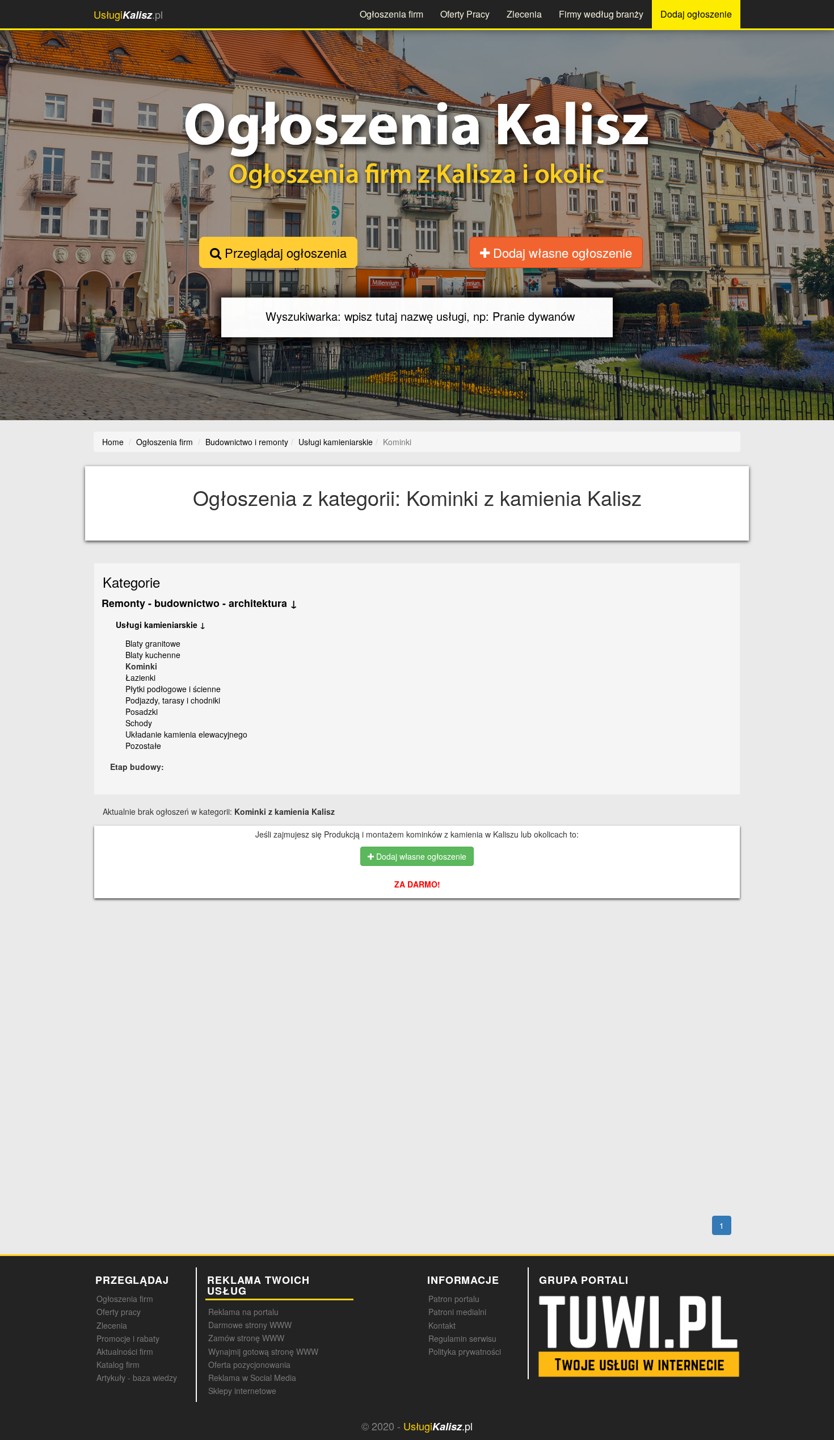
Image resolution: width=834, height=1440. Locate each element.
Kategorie (131, 582)
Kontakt (442, 1325)
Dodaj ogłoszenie (696, 13)
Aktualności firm (124, 1351)
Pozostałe (143, 745)
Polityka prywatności (464, 1351)
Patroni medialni (457, 1311)
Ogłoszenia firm (391, 13)
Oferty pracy (118, 1311)
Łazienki (140, 677)
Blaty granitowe (152, 643)
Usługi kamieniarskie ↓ (160, 624)
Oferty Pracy (465, 13)
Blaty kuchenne (152, 654)
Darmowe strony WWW (250, 1324)
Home (113, 441)
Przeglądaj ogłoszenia (284, 252)
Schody (138, 723)
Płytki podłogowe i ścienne (173, 688)
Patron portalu (453, 1298)
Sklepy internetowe (242, 1390)
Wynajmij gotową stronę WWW (263, 1351)
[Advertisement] (443, 956)
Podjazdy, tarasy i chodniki (172, 700)
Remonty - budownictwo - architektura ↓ (199, 603)
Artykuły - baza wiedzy (136, 1377)
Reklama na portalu (243, 1311)
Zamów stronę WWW (246, 1337)
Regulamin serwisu (462, 1338)
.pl (128, 14)
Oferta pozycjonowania (249, 1364)
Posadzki (141, 711)
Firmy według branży (601, 13)
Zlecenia (524, 13)
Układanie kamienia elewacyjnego (186, 734)
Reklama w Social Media (252, 1377)
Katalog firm (118, 1364)
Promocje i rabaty (127, 1338)
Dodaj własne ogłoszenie (561, 252)
